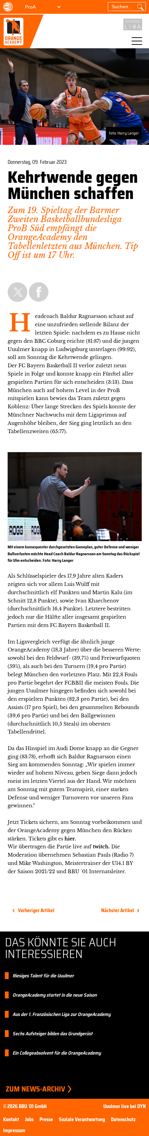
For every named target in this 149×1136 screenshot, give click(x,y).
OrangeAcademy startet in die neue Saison (54, 994)
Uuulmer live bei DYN (124, 1106)
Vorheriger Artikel (36, 910)
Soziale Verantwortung (82, 1119)
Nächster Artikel (117, 910)
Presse (46, 1119)
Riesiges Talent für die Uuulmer (43, 975)
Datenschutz (123, 1119)
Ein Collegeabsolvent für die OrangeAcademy (56, 1052)
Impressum (14, 1130)
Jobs (29, 1119)
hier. (71, 839)
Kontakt (11, 1119)
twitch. (101, 847)
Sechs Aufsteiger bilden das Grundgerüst (52, 1033)
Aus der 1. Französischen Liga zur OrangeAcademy (61, 1014)
